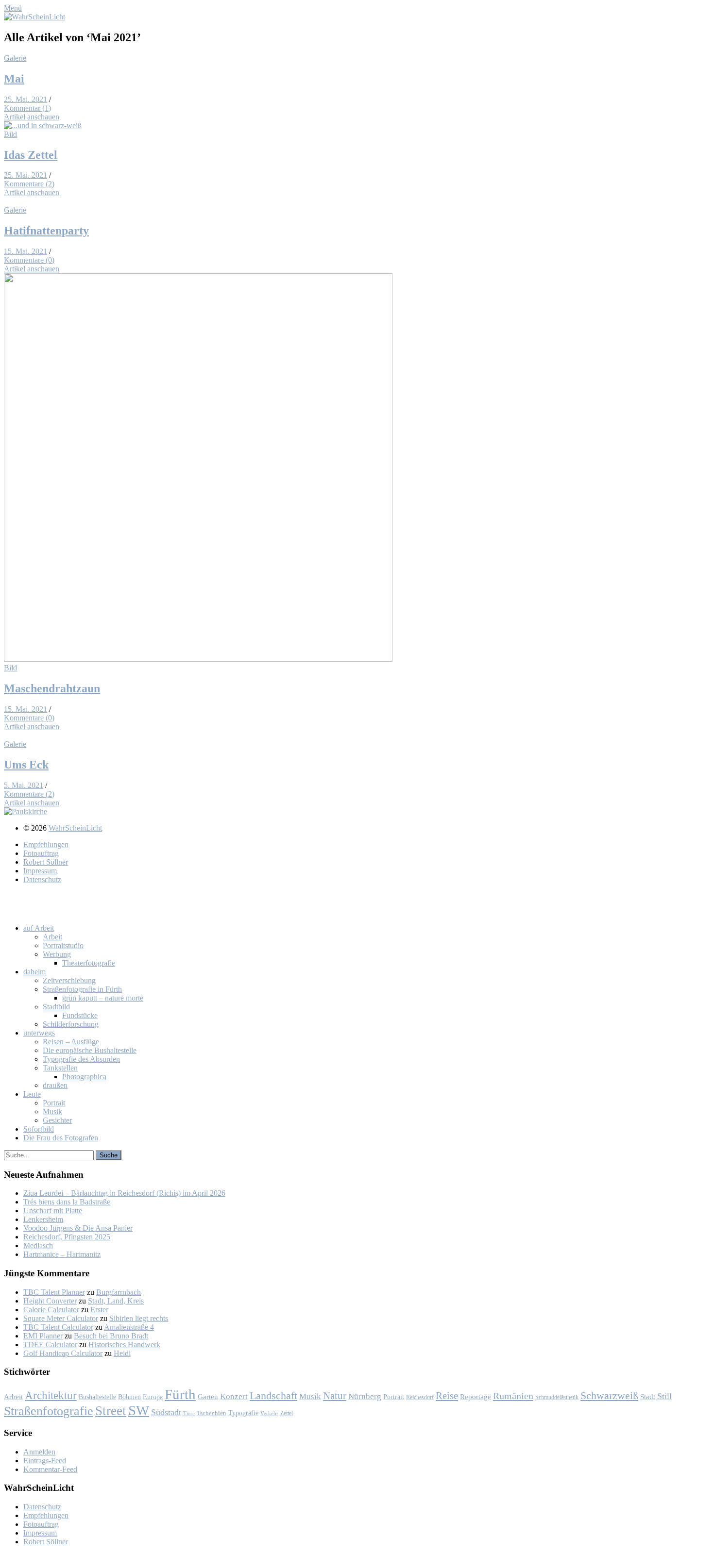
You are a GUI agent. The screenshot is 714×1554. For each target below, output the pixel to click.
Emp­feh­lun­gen (45, 844)
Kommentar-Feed (50, 1469)
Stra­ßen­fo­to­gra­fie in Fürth (82, 989)
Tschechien (211, 1413)
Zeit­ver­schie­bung (69, 980)
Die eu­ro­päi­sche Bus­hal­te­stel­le (89, 1050)
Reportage (475, 1396)
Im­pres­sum (40, 871)
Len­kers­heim (43, 1219)
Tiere (189, 1413)
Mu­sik (52, 1111)
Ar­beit (52, 937)
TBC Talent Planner (54, 1292)
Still (664, 1396)
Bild (10, 134)
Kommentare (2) (29, 184)
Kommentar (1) (27, 108)
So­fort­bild (38, 1129)
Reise (447, 1395)
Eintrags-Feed (44, 1460)
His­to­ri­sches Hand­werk (124, 1344)
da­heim (34, 972)
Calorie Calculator (51, 1309)
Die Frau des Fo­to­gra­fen (60, 1138)
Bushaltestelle (97, 1397)
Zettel (286, 1413)
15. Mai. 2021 (25, 251)
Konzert (234, 1396)
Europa (153, 1397)
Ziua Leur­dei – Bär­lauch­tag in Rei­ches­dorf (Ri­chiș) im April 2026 (124, 1193)
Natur (334, 1395)
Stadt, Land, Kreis (116, 1301)
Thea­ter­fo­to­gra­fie (88, 963)
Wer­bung (57, 954)
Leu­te (32, 1094)
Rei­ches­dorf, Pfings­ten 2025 (66, 1237)
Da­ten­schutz (42, 879)
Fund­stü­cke (80, 1015)
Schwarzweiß (609, 1396)
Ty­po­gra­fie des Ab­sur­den (81, 1059)
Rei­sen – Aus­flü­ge (71, 1041)
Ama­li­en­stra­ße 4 (129, 1327)
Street (110, 1411)
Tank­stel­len (60, 1068)
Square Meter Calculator (60, 1318)
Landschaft (273, 1395)
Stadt (647, 1397)
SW (138, 1410)
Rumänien (513, 1395)
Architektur (51, 1395)
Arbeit (13, 1397)
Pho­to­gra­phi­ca (84, 1076)
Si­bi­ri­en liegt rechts (138, 1318)
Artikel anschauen (31, 117)
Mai (14, 78)
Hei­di (122, 1353)
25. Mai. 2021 (25, 99)
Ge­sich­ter (57, 1120)
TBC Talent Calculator (58, 1327)
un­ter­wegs (39, 1033)
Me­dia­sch (38, 1245)
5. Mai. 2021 (23, 785)
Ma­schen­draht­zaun (52, 688)
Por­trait (54, 1103)
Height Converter (50, 1301)
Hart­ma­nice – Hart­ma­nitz (62, 1254)
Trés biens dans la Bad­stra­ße (66, 1202)
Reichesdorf (420, 1397)
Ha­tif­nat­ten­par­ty (46, 230)
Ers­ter (99, 1309)
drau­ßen (55, 1085)
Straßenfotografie (48, 1411)
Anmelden (39, 1452)
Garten (208, 1396)
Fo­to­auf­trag (41, 853)
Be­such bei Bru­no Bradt (111, 1336)
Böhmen (129, 1397)
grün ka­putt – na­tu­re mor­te (102, 998)
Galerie (15, 58)
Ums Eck (26, 764)
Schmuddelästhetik (556, 1397)
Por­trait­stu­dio (63, 945)
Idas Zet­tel (30, 155)
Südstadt (166, 1412)
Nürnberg (364, 1396)
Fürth (180, 1394)
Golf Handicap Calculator (62, 1353)
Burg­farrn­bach (118, 1292)
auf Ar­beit (38, 928)
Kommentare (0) (29, 260)
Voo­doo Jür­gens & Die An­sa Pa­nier (78, 1228)
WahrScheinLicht (75, 828)
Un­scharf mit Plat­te (52, 1210)
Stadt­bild (56, 1007)
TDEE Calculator (50, 1344)
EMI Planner (43, 1336)
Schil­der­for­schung (71, 1024)
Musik (310, 1396)
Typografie (243, 1413)
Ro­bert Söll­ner (45, 862)
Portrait (393, 1397)
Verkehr (269, 1413)
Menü (13, 8)
